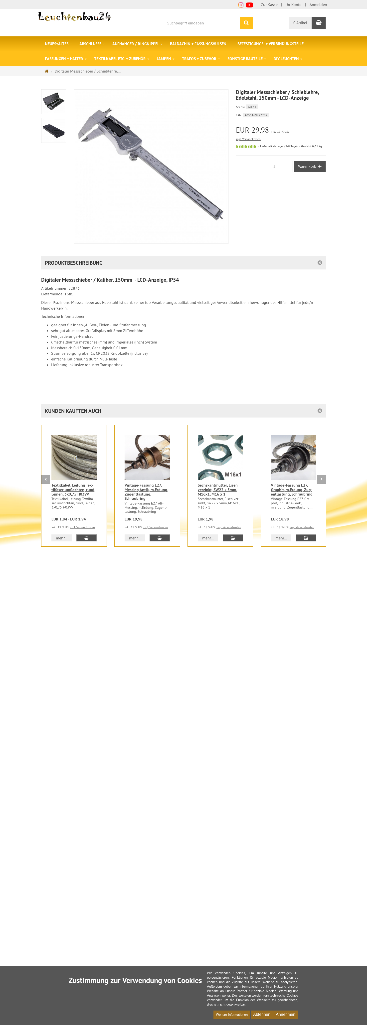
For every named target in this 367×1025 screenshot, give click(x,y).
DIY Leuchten (287, 58)
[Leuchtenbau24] (75, 16)
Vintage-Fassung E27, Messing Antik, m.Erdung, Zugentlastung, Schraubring (146, 492)
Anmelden (318, 4)
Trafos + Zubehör (199, 58)
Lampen (164, 58)
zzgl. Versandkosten (248, 139)
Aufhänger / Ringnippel (136, 43)
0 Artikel (300, 22)
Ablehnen (261, 1014)
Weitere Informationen (232, 1015)
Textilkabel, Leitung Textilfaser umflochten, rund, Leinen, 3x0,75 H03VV (73, 490)
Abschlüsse (90, 43)
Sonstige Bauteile (245, 58)
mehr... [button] (61, 537)
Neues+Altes (57, 43)
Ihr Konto (294, 4)
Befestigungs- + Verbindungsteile (271, 43)
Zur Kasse (269, 4)
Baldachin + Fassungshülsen (198, 43)
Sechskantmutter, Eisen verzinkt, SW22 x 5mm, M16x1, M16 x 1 (218, 490)
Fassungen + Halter (64, 58)
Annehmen (285, 1014)
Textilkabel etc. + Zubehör (120, 58)
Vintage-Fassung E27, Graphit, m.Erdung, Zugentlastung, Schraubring (292, 490)
